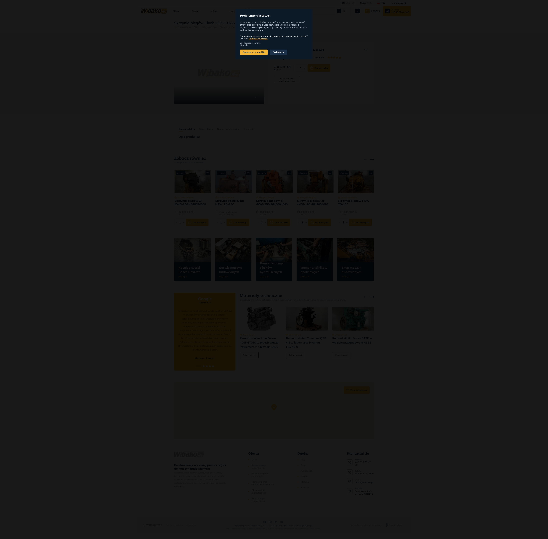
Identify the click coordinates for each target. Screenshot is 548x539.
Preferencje (278, 52)
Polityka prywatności (258, 38)
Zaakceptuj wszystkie (254, 52)
